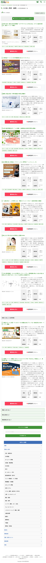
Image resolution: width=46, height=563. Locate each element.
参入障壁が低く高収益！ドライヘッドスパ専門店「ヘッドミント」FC (20, 162)
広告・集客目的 (8, 453)
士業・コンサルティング (10, 494)
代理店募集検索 (9, 5)
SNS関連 (7, 456)
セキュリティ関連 (9, 484)
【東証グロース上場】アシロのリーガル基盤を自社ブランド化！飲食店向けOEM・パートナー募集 (23, 323)
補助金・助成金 (8, 526)
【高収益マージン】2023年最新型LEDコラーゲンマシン (16, 57)
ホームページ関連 (9, 459)
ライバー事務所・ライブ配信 (11, 478)
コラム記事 (22, 555)
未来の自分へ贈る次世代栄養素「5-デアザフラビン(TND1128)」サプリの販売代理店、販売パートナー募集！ (22, 24)
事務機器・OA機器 (9, 481)
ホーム (7, 555)
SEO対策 (7, 465)
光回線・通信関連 (9, 462)
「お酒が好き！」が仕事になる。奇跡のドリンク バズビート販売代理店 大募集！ (22, 200)
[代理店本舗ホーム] (5, 2)
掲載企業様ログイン (22, 558)
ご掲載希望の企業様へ (29, 555)
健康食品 (7, 519)
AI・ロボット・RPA (9, 472)
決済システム (8, 488)
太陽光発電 (7, 513)
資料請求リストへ (33, 51)
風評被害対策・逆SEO (10, 475)
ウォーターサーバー (9, 507)
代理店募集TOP (3, 5)
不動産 (6, 522)
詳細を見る (14, 51)
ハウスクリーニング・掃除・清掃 (12, 510)
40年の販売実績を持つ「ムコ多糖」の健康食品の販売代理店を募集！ (19, 128)
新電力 (6, 516)
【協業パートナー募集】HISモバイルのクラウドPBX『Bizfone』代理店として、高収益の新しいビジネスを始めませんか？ (23, 359)
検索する (23, 435)
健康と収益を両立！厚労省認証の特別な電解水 (14, 93)
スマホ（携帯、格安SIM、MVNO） (12, 491)
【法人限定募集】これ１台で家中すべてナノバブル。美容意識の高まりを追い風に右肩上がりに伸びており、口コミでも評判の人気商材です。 (23, 274)
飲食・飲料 (7, 500)
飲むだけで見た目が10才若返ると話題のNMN (14, 235)
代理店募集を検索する (14, 555)
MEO (6, 469)
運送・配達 (7, 497)
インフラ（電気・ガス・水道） (12, 503)
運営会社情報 (37, 555)
